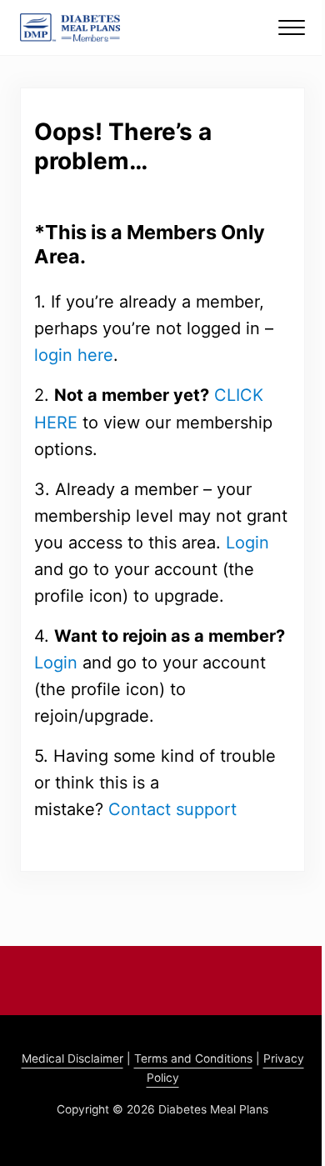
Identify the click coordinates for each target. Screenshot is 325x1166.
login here (73, 355)
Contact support (172, 809)
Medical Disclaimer (72, 1058)
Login (247, 543)
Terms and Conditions (193, 1058)
